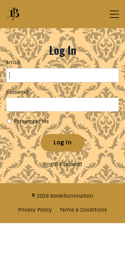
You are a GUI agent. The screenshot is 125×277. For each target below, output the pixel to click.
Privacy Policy (35, 210)
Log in (62, 142)
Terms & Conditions (83, 210)
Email (13, 62)
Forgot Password (62, 164)
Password (17, 92)
